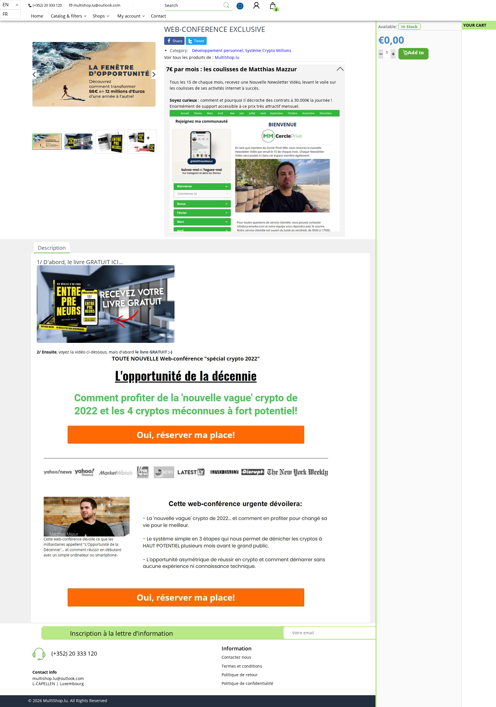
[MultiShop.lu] (133, 6)
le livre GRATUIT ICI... (95, 262)
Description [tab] (52, 247)
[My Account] (256, 6)
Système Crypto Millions (268, 50)
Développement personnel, (218, 50)
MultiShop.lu (227, 57)
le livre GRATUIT (151, 352)
